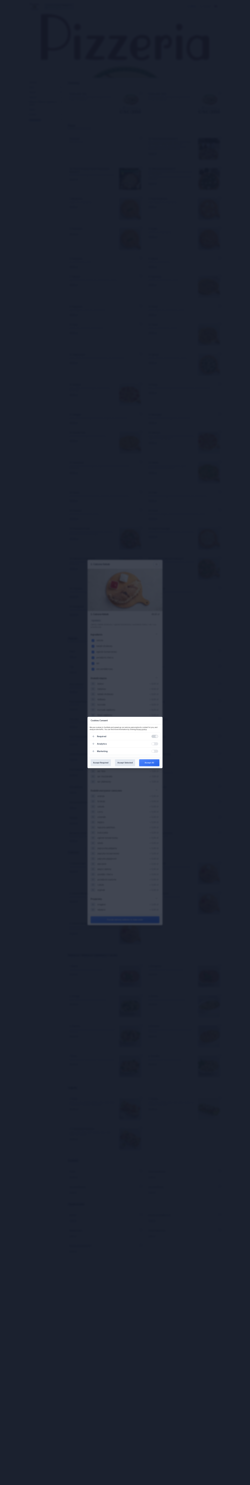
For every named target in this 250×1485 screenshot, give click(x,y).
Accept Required (100, 763)
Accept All (149, 763)
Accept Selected (125, 763)
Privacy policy (141, 729)
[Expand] (93, 736)
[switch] (154, 736)
